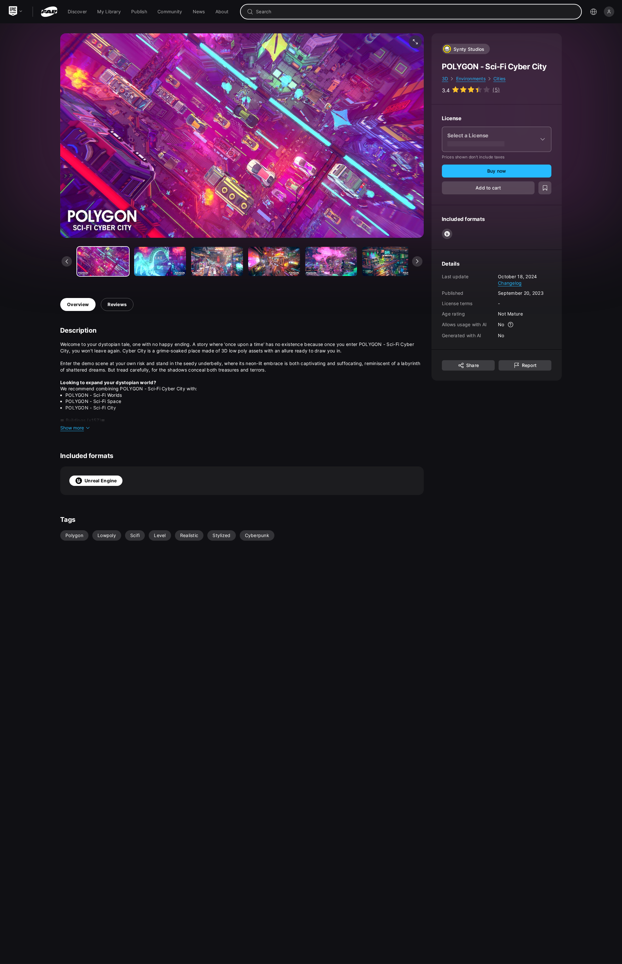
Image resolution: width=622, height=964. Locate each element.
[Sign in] (609, 11)
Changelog (510, 282)
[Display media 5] (388, 261)
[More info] (511, 324)
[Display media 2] (217, 261)
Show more (72, 427)
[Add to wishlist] (544, 187)
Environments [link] (471, 78)
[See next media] (417, 261)
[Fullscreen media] (415, 41)
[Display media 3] (274, 261)
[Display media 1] (160, 261)
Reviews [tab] (117, 304)
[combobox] (415, 11)
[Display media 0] (103, 261)
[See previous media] (67, 261)
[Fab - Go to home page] (49, 11)
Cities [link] (499, 78)
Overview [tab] (78, 304)
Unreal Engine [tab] (101, 480)
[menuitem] (77, 11)
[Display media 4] (331, 261)
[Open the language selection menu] (593, 11)
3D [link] (445, 78)
